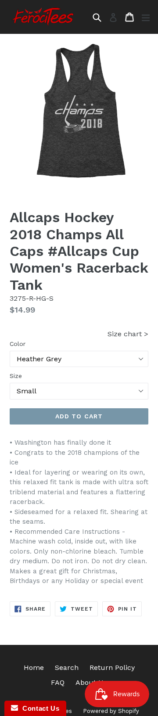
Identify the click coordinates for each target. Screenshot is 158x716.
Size (16, 375)
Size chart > (128, 334)
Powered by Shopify (111, 711)
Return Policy (112, 667)
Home (34, 667)
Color (17, 343)
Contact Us (38, 708)
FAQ (58, 682)
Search (67, 667)
